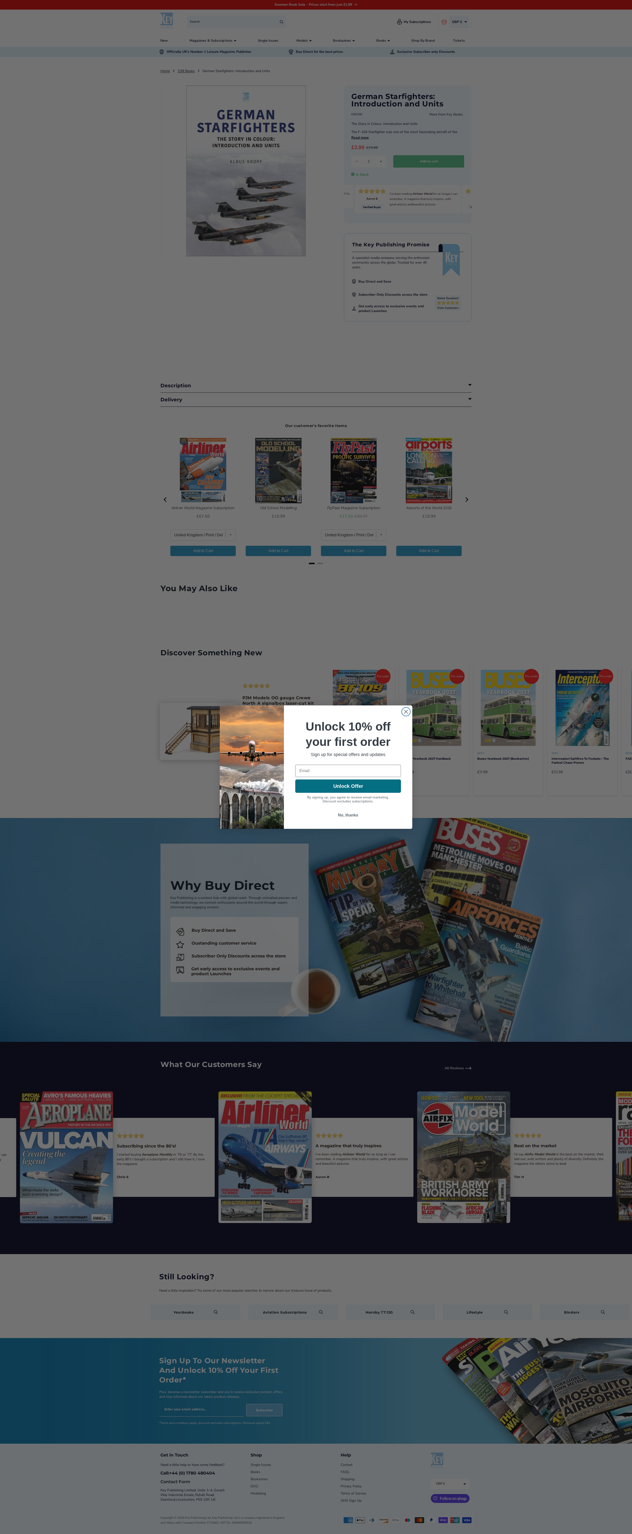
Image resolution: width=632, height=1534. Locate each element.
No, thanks (348, 815)
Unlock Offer (348, 786)
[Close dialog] (406, 711)
